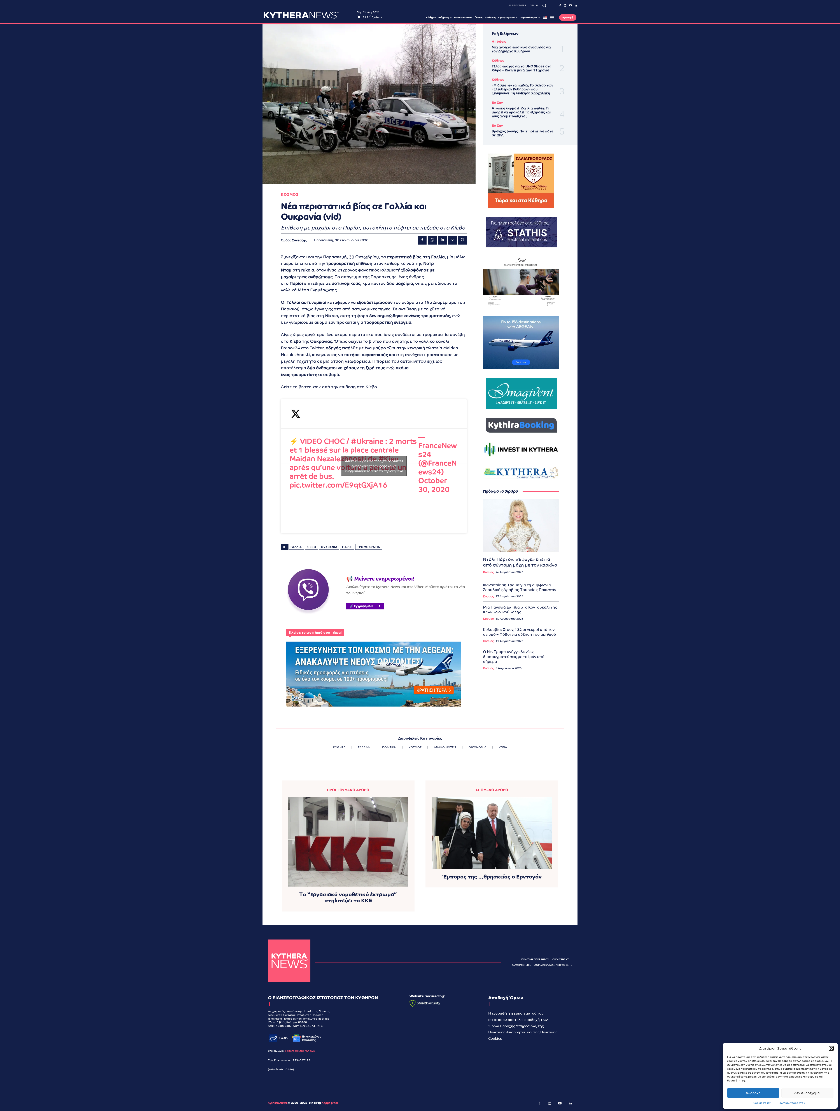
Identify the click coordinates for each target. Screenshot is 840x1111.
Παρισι (347, 547)
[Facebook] (560, 5)
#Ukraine (367, 441)
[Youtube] (570, 5)
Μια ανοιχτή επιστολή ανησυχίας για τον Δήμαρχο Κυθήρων (521, 49)
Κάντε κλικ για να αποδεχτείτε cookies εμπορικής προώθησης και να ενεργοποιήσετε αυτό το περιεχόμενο (374, 466)
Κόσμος (488, 572)
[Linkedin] (575, 5)
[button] (831, 1048)
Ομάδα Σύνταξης (294, 240)
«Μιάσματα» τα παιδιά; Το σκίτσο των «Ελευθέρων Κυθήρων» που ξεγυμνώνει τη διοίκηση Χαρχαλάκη (522, 89)
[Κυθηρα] (309, 15)
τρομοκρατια (368, 547)
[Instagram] (565, 5)
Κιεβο (311, 547)
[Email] (452, 240)
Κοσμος (289, 194)
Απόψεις (499, 41)
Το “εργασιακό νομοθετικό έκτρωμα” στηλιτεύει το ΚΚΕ (348, 897)
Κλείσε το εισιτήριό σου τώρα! (315, 632)
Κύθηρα (498, 60)
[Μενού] (552, 17)
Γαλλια (296, 547)
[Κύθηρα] (289, 961)
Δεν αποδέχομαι (807, 1093)
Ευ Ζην (497, 102)
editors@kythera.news (300, 1050)
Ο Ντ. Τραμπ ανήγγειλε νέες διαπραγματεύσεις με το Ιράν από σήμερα (513, 656)
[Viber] (462, 240)
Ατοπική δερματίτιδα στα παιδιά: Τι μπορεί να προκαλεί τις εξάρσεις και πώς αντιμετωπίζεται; (521, 112)
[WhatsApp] (432, 240)
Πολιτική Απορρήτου (791, 1102)
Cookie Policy (762, 1102)
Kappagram (330, 1102)
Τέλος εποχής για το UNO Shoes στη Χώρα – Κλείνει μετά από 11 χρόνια (521, 68)
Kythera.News (277, 1102)
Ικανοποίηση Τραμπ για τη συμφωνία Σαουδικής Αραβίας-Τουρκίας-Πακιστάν (519, 587)
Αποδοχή (753, 1093)
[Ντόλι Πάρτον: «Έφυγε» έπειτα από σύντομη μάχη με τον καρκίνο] (521, 525)
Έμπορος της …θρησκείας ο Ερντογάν (492, 877)
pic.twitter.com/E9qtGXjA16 (338, 485)
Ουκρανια (329, 547)
